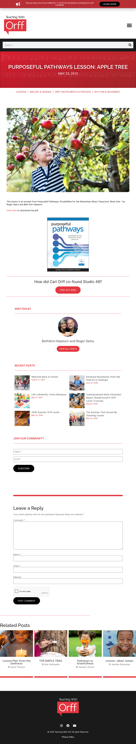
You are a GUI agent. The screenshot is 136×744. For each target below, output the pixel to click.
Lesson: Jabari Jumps (119, 660)
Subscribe (24, 468)
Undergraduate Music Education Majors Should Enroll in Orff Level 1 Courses (103, 397)
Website (17, 577)
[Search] (130, 45)
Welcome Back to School (44, 377)
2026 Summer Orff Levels (45, 412)
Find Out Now (68, 290)
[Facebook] (68, 725)
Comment (19, 520)
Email (16, 566)
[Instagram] (61, 725)
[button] (129, 25)
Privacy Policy (68, 737)
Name (17, 554)
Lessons (21, 92)
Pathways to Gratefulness (85, 662)
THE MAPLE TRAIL (50, 660)
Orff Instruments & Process (73, 92)
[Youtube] (74, 725)
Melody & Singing (40, 92)
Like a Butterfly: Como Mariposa (48, 394)
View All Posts (68, 349)
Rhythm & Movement (107, 92)
